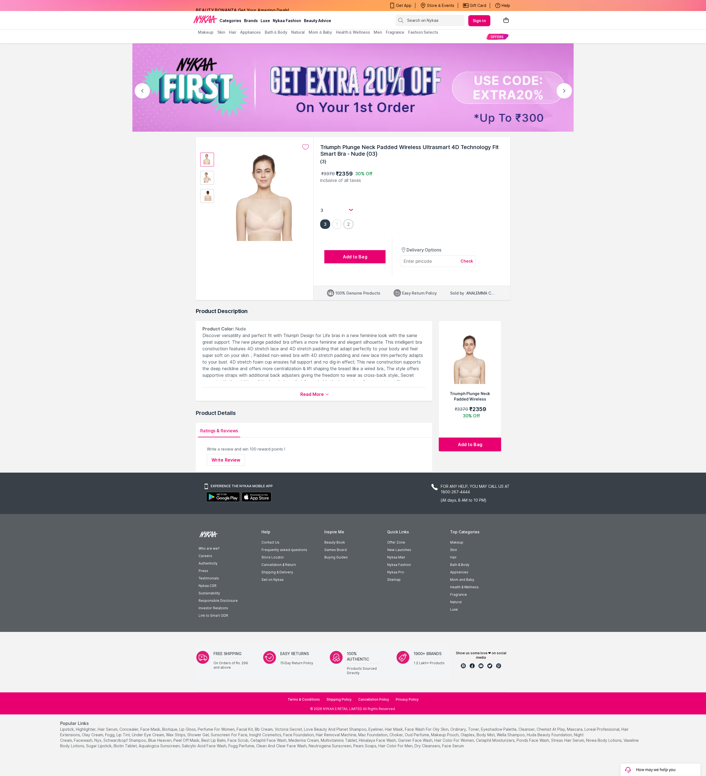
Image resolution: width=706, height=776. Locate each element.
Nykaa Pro (395, 572)
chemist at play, (551, 729)
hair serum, (108, 729)
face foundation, (299, 734)
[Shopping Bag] (506, 20)
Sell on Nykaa (272, 580)
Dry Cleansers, (427, 745)
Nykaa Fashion (287, 20)
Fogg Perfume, (241, 745)
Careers (205, 556)
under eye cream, (148, 734)
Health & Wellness (464, 587)
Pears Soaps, (365, 745)
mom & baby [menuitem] (320, 32)
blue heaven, (160, 740)
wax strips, (176, 734)
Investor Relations (213, 608)
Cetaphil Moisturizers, (495, 740)
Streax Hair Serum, (568, 740)
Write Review (226, 460)
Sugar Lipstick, (99, 745)
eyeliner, (376, 729)
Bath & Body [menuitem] (276, 32)
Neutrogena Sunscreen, (330, 745)
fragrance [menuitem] (395, 32)
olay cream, (93, 734)
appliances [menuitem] (250, 32)
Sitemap (394, 580)
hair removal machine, (336, 734)
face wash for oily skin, (427, 729)
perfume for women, (217, 729)
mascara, (575, 729)
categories (230, 20)
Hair (453, 557)
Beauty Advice (317, 20)
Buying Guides (336, 557)
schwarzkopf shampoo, (125, 740)
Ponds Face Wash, (533, 740)
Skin (453, 550)
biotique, (170, 729)
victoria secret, (289, 729)
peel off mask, (186, 740)
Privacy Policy (407, 699)
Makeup (456, 542)
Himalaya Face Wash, (378, 740)
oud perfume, (417, 734)
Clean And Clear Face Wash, (281, 745)
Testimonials (209, 578)
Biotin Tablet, (126, 745)
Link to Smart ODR (213, 615)
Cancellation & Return (278, 565)
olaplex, (468, 734)
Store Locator (272, 557)
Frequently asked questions (284, 550)
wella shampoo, (511, 734)
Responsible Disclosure (218, 600)
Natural (456, 602)
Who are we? (209, 548)
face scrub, (238, 740)
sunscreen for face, (229, 734)
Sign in (479, 20)
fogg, (110, 734)
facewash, (83, 740)
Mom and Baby (462, 580)
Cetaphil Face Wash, (268, 740)
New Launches (399, 550)
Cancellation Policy (373, 699)
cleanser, (527, 729)
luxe (265, 20)
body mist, (486, 734)
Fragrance (458, 594)
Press (203, 571)
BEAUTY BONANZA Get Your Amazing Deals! (242, 5)
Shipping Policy (339, 699)
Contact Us (270, 542)
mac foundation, (373, 734)
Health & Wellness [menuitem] (353, 32)
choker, (396, 734)
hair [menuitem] (232, 32)
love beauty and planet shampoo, (335, 729)
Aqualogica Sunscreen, (160, 745)
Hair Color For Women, (454, 740)
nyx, (98, 740)
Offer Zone (396, 542)
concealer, (129, 729)
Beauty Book (334, 542)
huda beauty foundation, (550, 734)
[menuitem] (497, 36)
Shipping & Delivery (277, 572)
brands (251, 20)
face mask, (150, 729)
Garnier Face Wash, (415, 740)
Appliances (459, 572)
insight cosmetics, (265, 734)
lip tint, (123, 734)
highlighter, (86, 729)
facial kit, (245, 729)
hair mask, (394, 729)
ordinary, (458, 729)
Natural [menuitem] (298, 32)
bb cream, (264, 729)
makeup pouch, (445, 734)
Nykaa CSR (207, 586)
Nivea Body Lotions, (604, 740)
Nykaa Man (396, 557)
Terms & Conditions (304, 699)
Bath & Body (459, 565)
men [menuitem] (378, 32)
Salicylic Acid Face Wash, (204, 745)
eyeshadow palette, (499, 729)
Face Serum (453, 745)
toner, (474, 729)
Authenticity (208, 563)
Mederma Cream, (304, 740)
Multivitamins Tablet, (339, 740)
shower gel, (198, 734)
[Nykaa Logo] (205, 19)
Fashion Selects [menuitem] (423, 32)
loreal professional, (602, 729)
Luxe (454, 609)
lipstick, (67, 729)
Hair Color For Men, (395, 745)
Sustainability (209, 593)
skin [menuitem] (221, 32)
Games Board (335, 550)
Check (467, 261)
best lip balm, (213, 740)
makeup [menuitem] (205, 32)
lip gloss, (188, 729)
